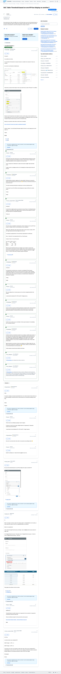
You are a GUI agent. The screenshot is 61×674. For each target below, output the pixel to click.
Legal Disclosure (17, 672)
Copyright (12, 672)
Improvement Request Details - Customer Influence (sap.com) (16, 619)
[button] (53, 14)
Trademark (22, 672)
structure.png (10, 254)
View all (42, 79)
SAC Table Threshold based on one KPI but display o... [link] (32, 3)
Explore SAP (52, 1)
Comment (36, 28)
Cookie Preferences (32, 672)
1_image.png (8, 592)
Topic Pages (44, 1)
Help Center (39, 1)
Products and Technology (16, 1)
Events (35, 1)
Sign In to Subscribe (52, 9)
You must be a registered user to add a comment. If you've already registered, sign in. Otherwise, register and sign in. (20, 145)
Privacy (4, 672)
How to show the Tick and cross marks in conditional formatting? (15, 124)
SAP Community (5, 3)
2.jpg (7, 138)
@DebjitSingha (9, 360)
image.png (8, 499)
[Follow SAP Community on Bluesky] (53, 672)
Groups (23, 1)
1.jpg (7, 140)
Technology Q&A (22, 3)
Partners (31, 1)
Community (9, 1)
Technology (17, 3)
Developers (27, 1)
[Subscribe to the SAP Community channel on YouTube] (55, 672)
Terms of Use (8, 672)
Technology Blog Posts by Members (47, 33)
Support (26, 672)
